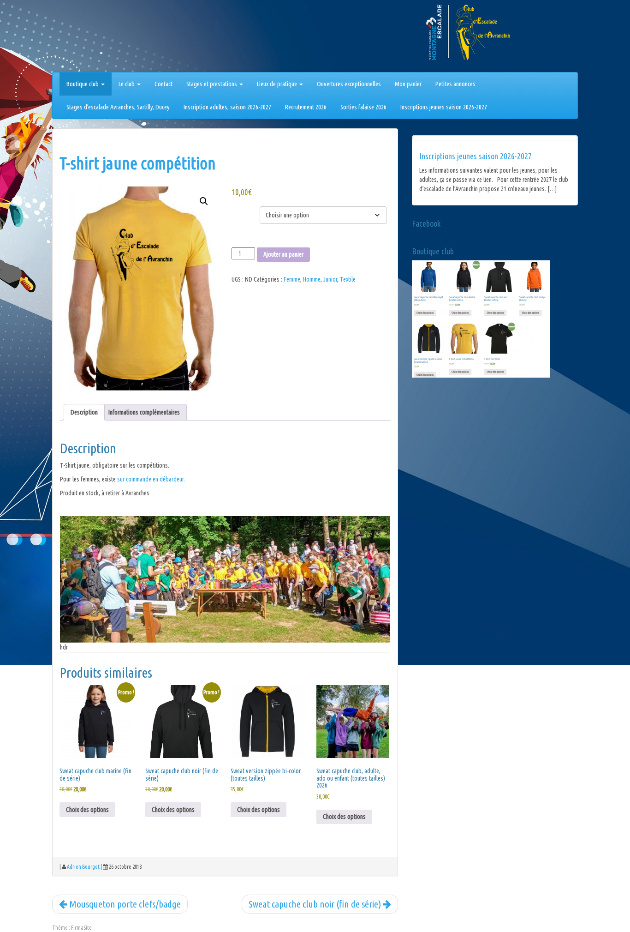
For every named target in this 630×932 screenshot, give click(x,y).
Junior (330, 279)
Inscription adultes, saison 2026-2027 (227, 107)
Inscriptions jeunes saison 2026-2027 (443, 107)
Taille (241, 208)
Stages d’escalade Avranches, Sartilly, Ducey (118, 107)
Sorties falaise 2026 (363, 107)
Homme (312, 279)
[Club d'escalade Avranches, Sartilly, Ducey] (86, 38)
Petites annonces (455, 84)
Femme (292, 279)
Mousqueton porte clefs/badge (124, 903)
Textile (348, 279)
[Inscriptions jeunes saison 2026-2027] (494, 138)
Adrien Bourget (83, 867)
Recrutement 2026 (306, 107)
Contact (163, 84)
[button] (204, 201)
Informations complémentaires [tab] (144, 412)
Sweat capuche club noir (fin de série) (316, 903)
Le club (127, 84)
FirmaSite (81, 928)
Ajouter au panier (283, 254)
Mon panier (408, 84)
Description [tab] (84, 412)
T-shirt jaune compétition (137, 163)
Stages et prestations (212, 84)
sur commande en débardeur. (151, 479)
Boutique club (83, 84)
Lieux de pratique (277, 84)
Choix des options (87, 809)
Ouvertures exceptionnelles (349, 84)
